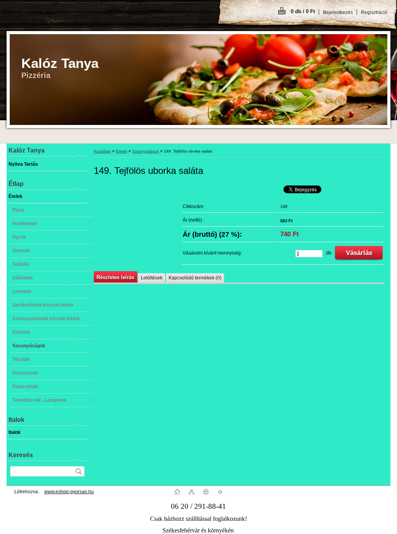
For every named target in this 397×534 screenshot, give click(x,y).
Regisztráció (374, 12)
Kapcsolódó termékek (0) (195, 278)
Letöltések (151, 278)
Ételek (121, 151)
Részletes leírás (115, 277)
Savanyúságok (145, 151)
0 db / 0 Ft (303, 11)
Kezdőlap (102, 151)
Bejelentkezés (338, 12)
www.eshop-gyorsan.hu (69, 491)
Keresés (21, 455)
